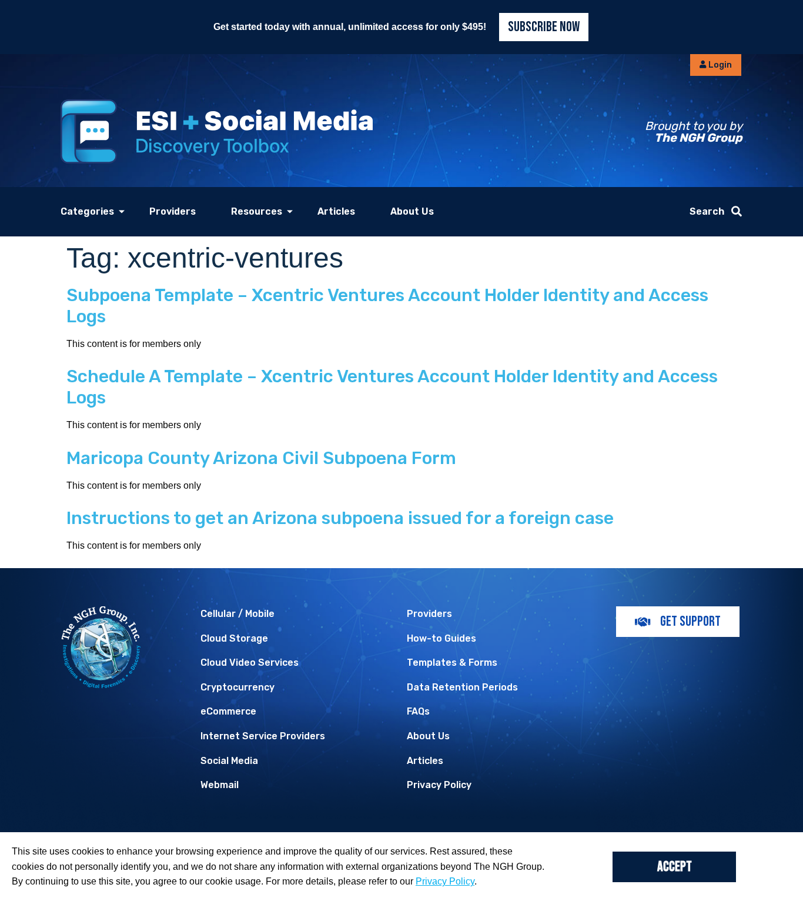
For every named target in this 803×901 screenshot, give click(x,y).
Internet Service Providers (262, 736)
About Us (412, 211)
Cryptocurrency (237, 687)
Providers (172, 211)
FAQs (418, 711)
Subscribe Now (544, 26)
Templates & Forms (452, 662)
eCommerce (228, 711)
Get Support (690, 621)
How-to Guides (441, 638)
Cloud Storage (234, 638)
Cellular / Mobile (237, 613)
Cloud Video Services (249, 662)
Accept (674, 866)
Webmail (219, 784)
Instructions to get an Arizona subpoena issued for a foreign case (340, 518)
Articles (336, 211)
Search (707, 211)
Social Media (229, 760)
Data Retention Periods (462, 687)
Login (719, 65)
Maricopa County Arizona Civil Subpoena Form (261, 458)
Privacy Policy (439, 784)
